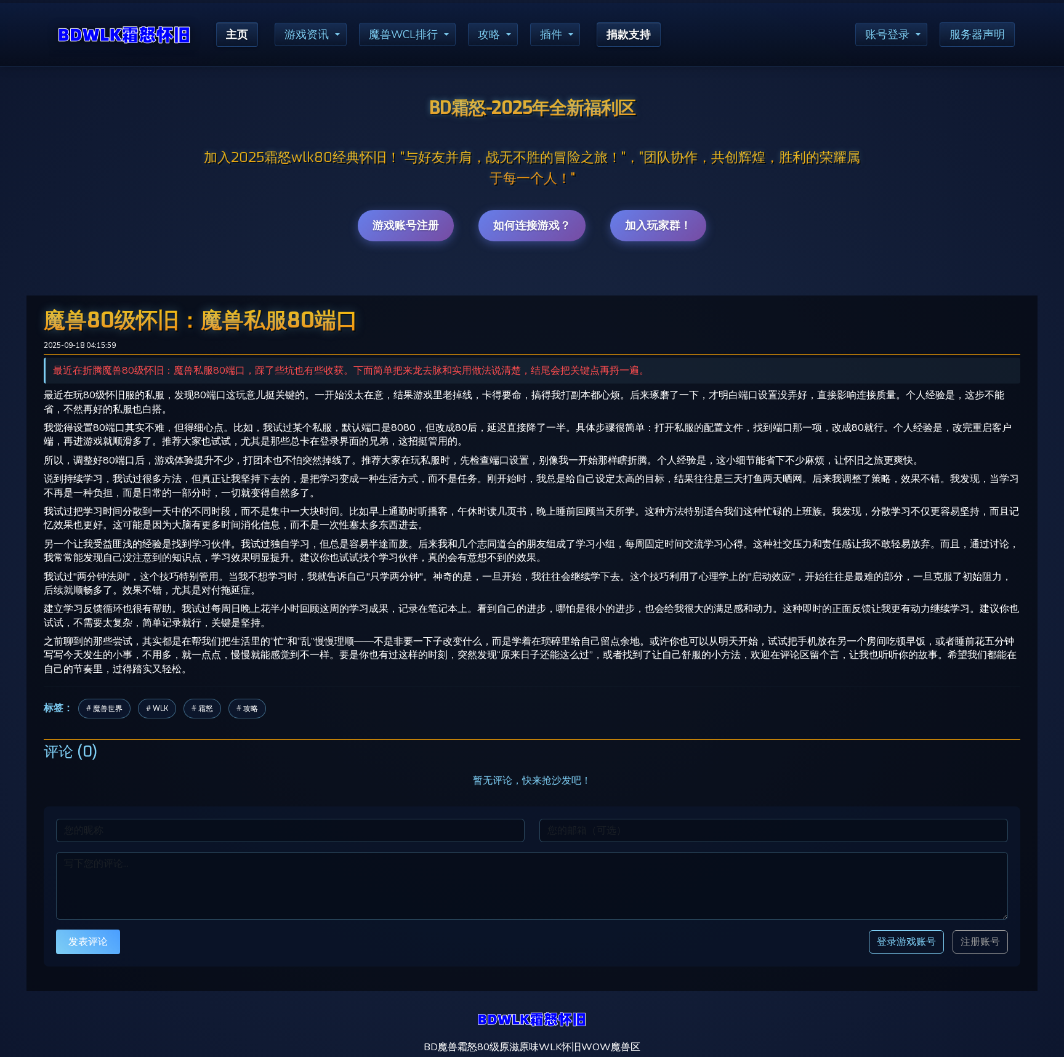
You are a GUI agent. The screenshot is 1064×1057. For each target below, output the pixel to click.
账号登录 (887, 34)
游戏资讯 (306, 34)
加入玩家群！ (658, 225)
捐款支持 (629, 34)
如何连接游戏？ (532, 225)
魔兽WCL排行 (403, 34)
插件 (551, 34)
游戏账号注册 (406, 225)
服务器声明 (977, 34)
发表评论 (88, 941)
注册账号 (980, 942)
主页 (237, 34)
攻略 (489, 34)
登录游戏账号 (906, 941)
